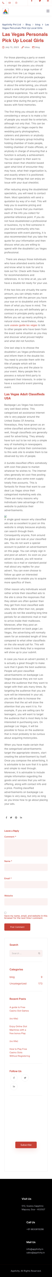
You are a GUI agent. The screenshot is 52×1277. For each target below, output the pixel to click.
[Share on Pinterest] (16, 818)
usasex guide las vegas (23, 325)
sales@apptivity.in (35, 1252)
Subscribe (26, 1144)
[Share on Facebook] (6, 818)
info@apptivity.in (34, 1249)
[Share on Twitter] (11, 818)
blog (37, 47)
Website (8, 896)
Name (8, 861)
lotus (27, 47)
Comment (10, 837)
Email (8, 878)
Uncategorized (18, 983)
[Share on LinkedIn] (21, 818)
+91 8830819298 (35, 1229)
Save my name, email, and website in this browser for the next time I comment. (25, 917)
